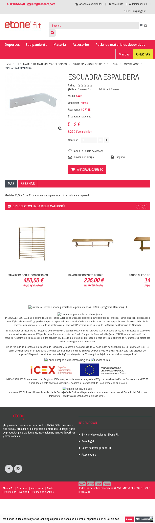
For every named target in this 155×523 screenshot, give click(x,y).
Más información (144, 519)
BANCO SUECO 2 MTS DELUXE (85, 275)
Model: (71, 96)
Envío (50, 488)
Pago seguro (89, 454)
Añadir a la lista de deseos (88, 151)
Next (144, 206)
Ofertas (143, 54)
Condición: (74, 103)
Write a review (110, 89)
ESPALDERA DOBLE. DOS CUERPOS (28, 275)
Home (8, 64)
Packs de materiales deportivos (120, 44)
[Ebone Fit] (23, 26)
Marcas (124, 54)
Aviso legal (88, 441)
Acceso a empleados (91, 4)
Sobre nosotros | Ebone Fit (96, 448)
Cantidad (73, 140)
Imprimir (121, 157)
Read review (81, 89)
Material (60, 44)
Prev (138, 206)
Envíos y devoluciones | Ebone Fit (100, 434)
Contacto (22, 488)
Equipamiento (36, 44)
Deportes (12, 44)
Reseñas (28, 183)
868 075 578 (17, 4)
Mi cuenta (117, 4)
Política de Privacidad (16, 492)
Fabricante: (74, 109)
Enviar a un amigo (84, 157)
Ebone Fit (8, 488)
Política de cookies (43, 492)
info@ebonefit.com (43, 4)
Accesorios (81, 44)
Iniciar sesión (139, 4)
